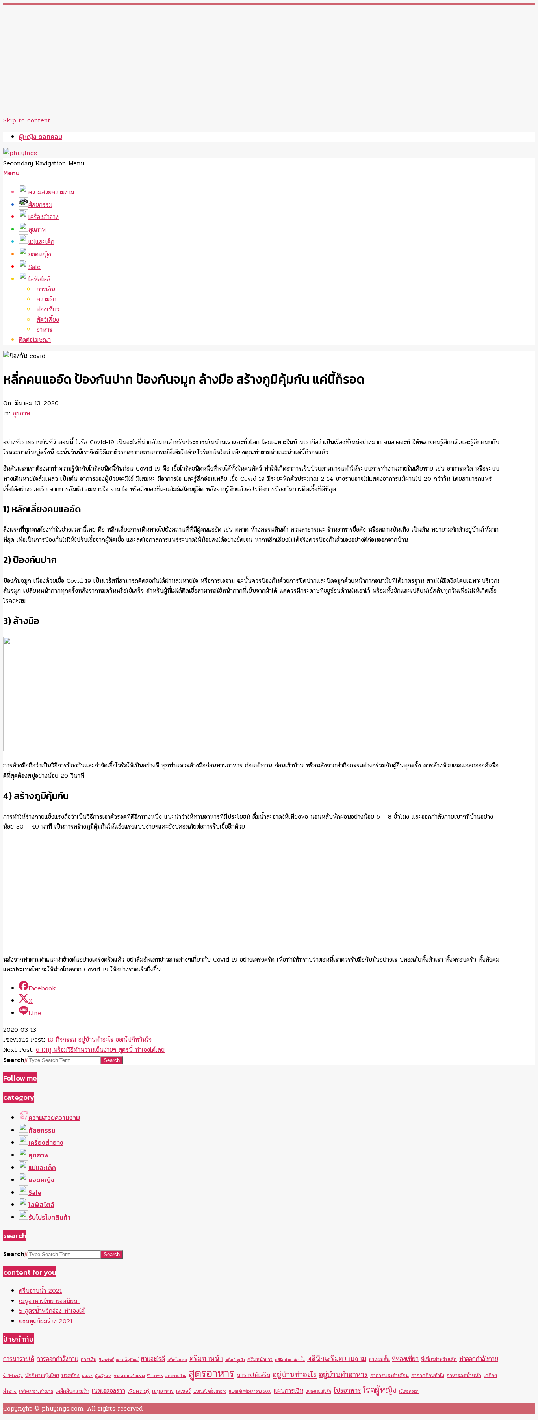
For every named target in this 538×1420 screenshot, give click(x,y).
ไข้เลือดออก (409, 1391)
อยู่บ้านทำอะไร (295, 1374)
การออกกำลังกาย (57, 1359)
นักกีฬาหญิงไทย (42, 1375)
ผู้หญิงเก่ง (103, 1375)
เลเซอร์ (183, 1391)
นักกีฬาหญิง (13, 1375)
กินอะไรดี (106, 1359)
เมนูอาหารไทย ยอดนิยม (49, 1301)
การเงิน (88, 1359)
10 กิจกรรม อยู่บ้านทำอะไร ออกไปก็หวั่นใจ (99, 1039)
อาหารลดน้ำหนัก (464, 1375)
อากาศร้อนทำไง (427, 1375)
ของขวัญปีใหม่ (127, 1359)
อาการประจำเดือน (389, 1375)
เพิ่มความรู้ (139, 1391)
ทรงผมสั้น (379, 1359)
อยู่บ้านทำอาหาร (343, 1375)
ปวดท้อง (70, 1375)
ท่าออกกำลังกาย (478, 1359)
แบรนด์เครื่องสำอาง (209, 1391)
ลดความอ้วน (175, 1375)
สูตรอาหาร (211, 1373)
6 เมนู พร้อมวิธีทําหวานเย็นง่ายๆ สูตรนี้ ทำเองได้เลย (100, 1050)
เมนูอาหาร (163, 1391)
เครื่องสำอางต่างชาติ (36, 1391)
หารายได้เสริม (253, 1375)
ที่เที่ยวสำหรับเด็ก (439, 1359)
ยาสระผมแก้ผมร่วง (129, 1375)
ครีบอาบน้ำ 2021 (40, 1291)
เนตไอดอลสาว (108, 1391)
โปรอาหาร (347, 1390)
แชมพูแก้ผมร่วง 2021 (45, 1321)
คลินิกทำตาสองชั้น (290, 1359)
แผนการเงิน (288, 1391)
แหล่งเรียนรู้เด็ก (318, 1391)
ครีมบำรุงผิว (235, 1359)
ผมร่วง (87, 1375)
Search (13, 1059)
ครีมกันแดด (177, 1359)
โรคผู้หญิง (380, 1390)
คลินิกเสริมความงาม (336, 1358)
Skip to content (26, 120)
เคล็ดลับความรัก (72, 1391)
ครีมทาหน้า (206, 1358)
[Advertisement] (239, 60)
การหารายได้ (18, 1359)
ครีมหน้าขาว (260, 1359)
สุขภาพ (21, 413)
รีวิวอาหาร (155, 1375)
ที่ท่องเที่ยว (405, 1359)
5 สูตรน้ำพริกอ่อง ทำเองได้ (52, 1311)
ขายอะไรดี (153, 1359)
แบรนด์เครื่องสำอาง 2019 (250, 1391)
